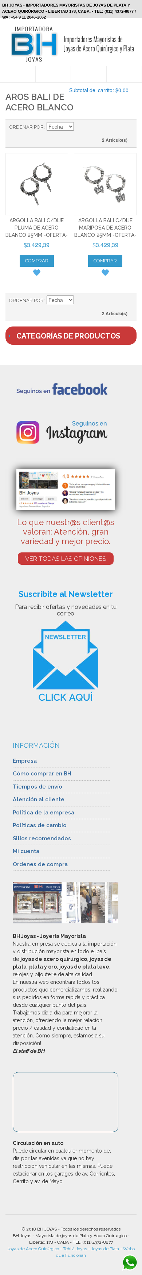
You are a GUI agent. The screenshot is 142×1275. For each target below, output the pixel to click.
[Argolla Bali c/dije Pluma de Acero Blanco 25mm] (36, 184)
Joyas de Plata (105, 1248)
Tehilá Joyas (75, 1248)
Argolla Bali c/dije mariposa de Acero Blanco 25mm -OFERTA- (105, 228)
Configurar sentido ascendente (80, 127)
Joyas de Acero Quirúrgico (33, 1248)
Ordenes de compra (40, 864)
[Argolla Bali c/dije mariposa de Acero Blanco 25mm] (105, 184)
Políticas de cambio (40, 825)
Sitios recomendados (42, 838)
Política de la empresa (43, 812)
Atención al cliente (38, 799)
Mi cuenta (26, 851)
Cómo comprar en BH (42, 773)
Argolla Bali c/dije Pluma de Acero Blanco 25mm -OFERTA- (36, 228)
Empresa (25, 761)
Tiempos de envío (37, 786)
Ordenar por (26, 127)
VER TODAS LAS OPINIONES (65, 558)
